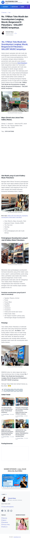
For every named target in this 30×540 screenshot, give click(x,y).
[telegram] (15, 390)
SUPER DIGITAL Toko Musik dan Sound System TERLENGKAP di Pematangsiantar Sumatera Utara (22, 433)
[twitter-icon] (5, 511)
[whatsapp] (11, 390)
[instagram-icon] (8, 511)
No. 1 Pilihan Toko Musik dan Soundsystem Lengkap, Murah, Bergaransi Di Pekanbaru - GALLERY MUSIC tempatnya (14, 45)
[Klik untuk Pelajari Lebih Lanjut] (15, 481)
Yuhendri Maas (12, 498)
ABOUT (4, 520)
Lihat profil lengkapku (8, 506)
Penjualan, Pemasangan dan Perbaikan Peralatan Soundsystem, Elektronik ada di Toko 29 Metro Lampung (22, 410)
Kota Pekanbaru (22, 63)
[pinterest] (18, 390)
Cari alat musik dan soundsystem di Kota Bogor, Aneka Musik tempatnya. (6, 410)
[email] (21, 390)
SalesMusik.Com (11, 1)
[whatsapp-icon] (11, 511)
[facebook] (5, 390)
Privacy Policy (6, 524)
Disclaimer (5, 522)
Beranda (4, 518)
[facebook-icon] (2, 511)
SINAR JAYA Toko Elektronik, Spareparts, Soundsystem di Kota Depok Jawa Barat (7, 432)
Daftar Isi (4, 526)
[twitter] (8, 390)
